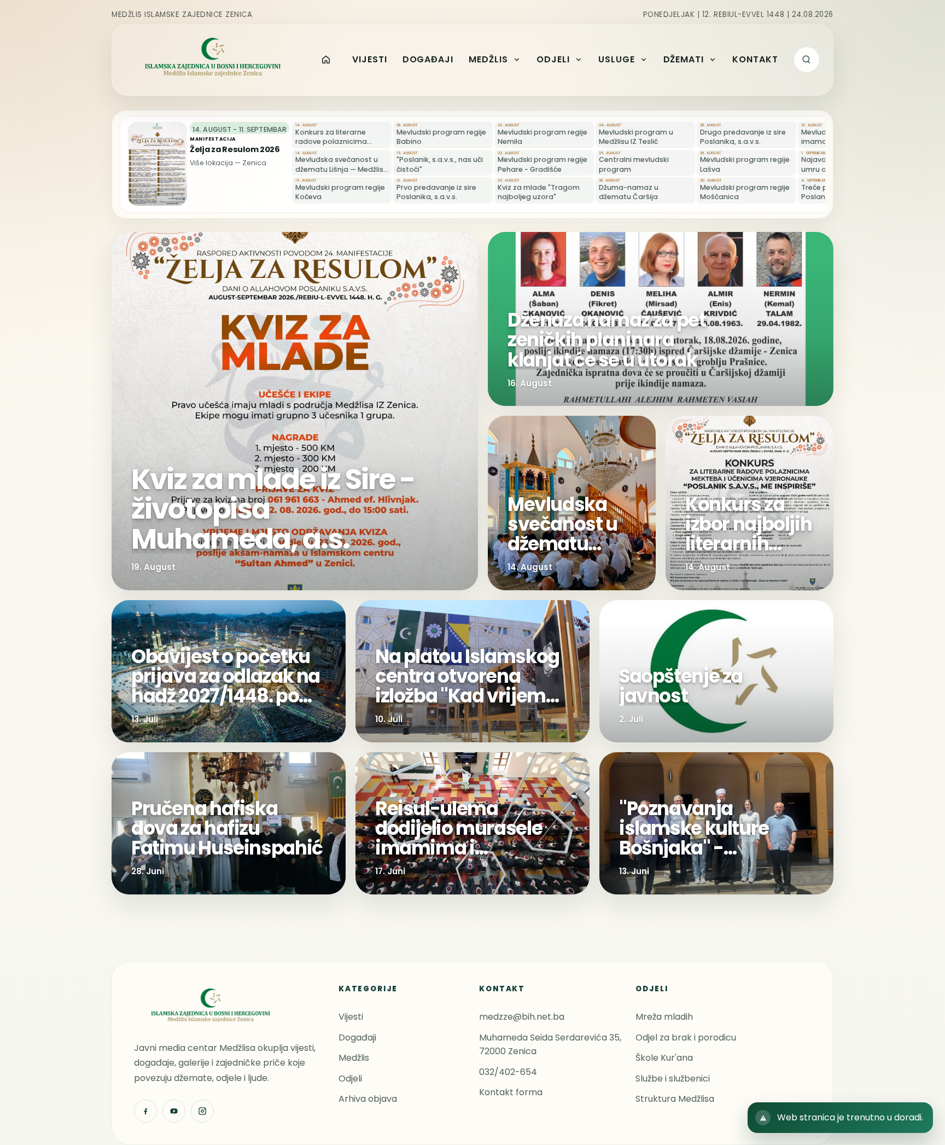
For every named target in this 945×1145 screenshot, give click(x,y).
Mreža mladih (664, 1016)
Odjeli (350, 1078)
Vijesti (351, 1016)
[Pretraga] (807, 60)
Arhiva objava (368, 1098)
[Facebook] (145, 1111)
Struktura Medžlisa (674, 1098)
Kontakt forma (510, 1092)
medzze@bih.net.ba (521, 1016)
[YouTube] (173, 1111)
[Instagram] (202, 1111)
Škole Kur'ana (664, 1057)
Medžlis (354, 1057)
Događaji (357, 1037)
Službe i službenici (672, 1078)
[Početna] (326, 59)
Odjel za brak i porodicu (685, 1037)
